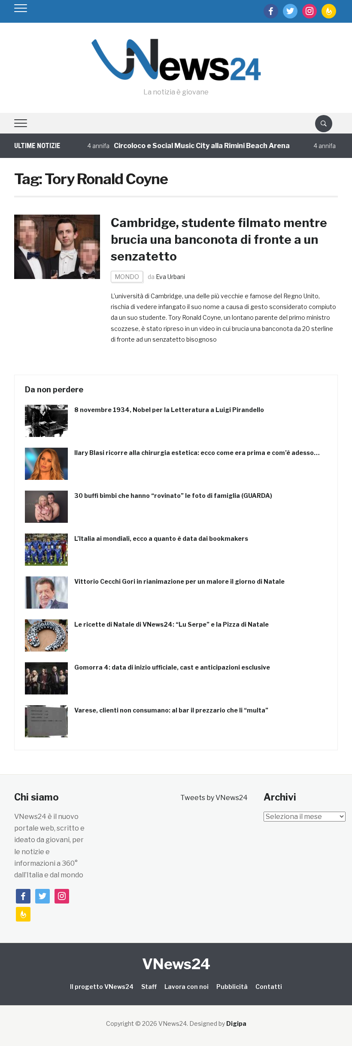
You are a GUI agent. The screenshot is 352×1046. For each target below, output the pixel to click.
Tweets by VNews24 (214, 798)
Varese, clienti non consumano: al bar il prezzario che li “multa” (171, 710)
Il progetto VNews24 (102, 986)
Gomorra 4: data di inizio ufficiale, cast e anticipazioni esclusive (172, 667)
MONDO (127, 276)
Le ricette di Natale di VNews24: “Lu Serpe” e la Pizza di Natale (171, 624)
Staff (149, 986)
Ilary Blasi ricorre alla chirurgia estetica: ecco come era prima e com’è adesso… (197, 452)
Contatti (268, 986)
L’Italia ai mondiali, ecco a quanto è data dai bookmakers (161, 538)
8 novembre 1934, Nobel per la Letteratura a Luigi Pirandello (169, 409)
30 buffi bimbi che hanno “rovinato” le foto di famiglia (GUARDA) (173, 495)
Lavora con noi (186, 986)
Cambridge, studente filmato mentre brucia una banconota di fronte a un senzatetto (219, 239)
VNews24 (176, 964)
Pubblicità (232, 986)
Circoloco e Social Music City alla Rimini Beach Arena (193, 146)
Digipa (236, 1023)
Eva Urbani (170, 276)
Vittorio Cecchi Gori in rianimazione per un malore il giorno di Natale (179, 581)
